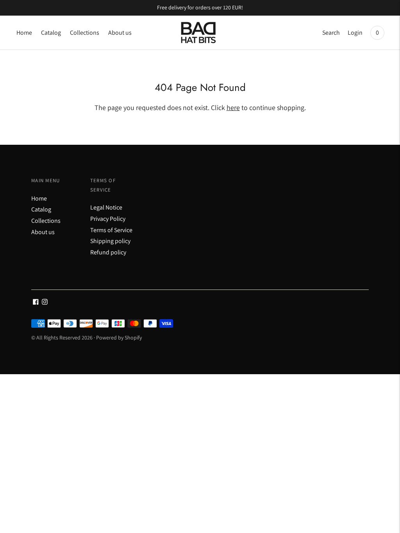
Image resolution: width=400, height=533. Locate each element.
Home (24, 32)
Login (355, 32)
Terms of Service (111, 230)
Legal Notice (106, 207)
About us (120, 32)
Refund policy (108, 252)
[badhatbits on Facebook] (36, 302)
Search (331, 32)
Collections (84, 32)
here (233, 107)
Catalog (51, 32)
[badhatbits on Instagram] (45, 302)
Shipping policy (110, 241)
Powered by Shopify (119, 337)
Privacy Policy (107, 219)
